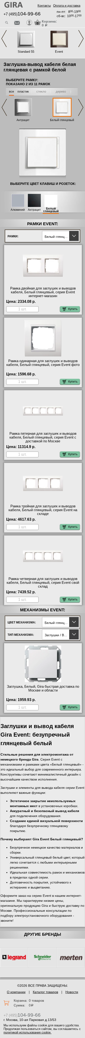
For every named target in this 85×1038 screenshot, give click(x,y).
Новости (71, 992)
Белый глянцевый (62, 120)
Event (59, 51)
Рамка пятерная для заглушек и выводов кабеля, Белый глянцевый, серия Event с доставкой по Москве (42, 437)
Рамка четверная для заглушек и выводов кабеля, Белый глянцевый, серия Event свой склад (43, 582)
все (11, 91)
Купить (72, 309)
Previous (4, 38)
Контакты (44, 5)
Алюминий (18, 210)
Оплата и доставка (66, 5)
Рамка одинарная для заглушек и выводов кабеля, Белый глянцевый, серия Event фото (43, 363)
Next (81, 38)
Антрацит (23, 120)
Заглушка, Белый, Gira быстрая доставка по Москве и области (43, 688)
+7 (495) (22, 14)
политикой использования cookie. (27, 1032)
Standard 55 (26, 51)
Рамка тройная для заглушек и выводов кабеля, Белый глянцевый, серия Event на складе (42, 510)
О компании (16, 992)
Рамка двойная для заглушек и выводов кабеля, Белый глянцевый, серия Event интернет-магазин (43, 292)
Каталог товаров (45, 992)
